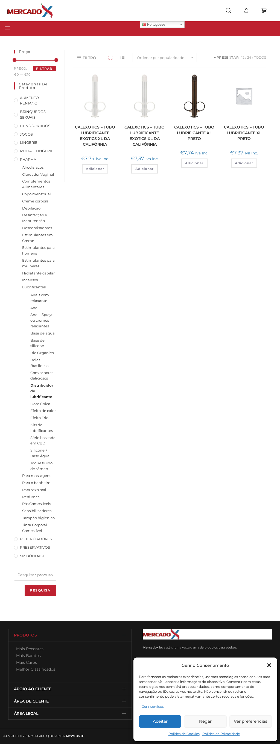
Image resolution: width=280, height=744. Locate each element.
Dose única (40, 404)
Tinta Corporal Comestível (34, 528)
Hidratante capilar (38, 273)
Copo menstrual (36, 194)
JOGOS (26, 134)
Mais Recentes (28, 648)
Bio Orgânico (42, 353)
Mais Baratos (27, 655)
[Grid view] (110, 57)
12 (242, 57)
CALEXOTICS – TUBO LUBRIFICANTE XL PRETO (194, 133)
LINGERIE (28, 142)
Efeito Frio (39, 418)
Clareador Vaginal (38, 174)
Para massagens (36, 475)
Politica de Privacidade (221, 734)
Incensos (30, 280)
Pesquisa (40, 590)
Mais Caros (25, 662)
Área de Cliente (31, 701)
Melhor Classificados (34, 669)
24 (249, 57)
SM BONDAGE (33, 556)
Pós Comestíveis (36, 503)
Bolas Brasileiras (39, 363)
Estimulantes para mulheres (38, 263)
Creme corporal (35, 201)
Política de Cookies (184, 734)
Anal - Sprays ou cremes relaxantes (41, 320)
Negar (205, 721)
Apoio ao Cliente (32, 688)
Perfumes (30, 497)
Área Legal (26, 713)
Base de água (42, 333)
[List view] (122, 57)
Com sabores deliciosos (41, 375)
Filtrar (44, 69)
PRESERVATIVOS (35, 547)
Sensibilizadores (36, 511)
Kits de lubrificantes (41, 428)
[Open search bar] (228, 10)
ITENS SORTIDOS (35, 126)
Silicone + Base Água (39, 453)
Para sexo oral (34, 490)
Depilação (31, 208)
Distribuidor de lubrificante (41, 391)
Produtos (25, 635)
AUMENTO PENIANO (29, 100)
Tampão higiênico (38, 518)
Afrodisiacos (32, 167)
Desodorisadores (37, 228)
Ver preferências (250, 721)
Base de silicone (37, 343)
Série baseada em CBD (43, 440)
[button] (269, 665)
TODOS (260, 57)
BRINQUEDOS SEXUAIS (33, 114)
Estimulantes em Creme (37, 238)
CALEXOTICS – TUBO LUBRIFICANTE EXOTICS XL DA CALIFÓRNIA (95, 136)
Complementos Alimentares (36, 184)
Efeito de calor (43, 410)
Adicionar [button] (95, 169)
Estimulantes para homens (38, 250)
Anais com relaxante (39, 298)
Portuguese (155, 24)
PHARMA (28, 159)
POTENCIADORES (36, 539)
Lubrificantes (34, 287)
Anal (34, 308)
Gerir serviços (153, 706)
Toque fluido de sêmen (41, 466)
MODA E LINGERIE (36, 151)
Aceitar (160, 721)
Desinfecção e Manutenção (34, 218)
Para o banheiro (36, 482)
